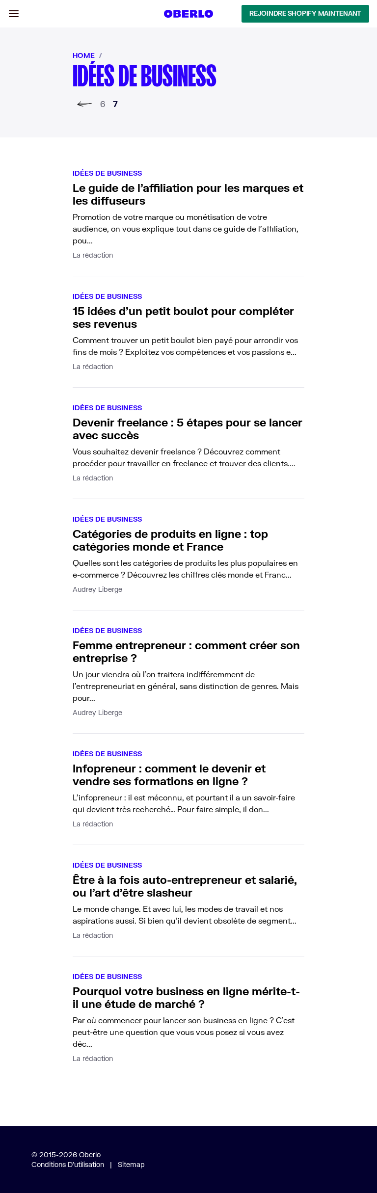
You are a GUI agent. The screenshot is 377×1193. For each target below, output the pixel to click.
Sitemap (131, 1164)
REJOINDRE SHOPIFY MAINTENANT (305, 13)
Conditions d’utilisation (67, 1164)
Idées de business (107, 173)
